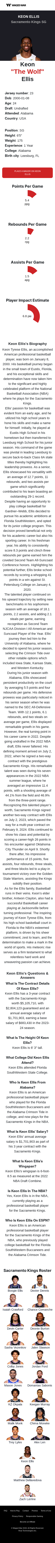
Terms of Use (46, 1511)
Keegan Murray (40, 1404)
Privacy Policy (17, 1516)
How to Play (15, 1511)
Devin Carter (15, 1328)
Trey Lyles (15, 1442)
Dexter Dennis (40, 1290)
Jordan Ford (40, 1366)
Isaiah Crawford (13, 1309)
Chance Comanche (40, 1309)
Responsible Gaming (34, 1516)
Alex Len (39, 1442)
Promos (35, 1511)
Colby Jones (15, 1366)
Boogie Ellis (15, 1290)
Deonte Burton (39, 1328)
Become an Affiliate (27, 1522)
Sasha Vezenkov (15, 1347)
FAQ (5, 1511)
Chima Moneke (40, 1423)
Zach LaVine (27, 1499)
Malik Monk (15, 1423)
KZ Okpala (15, 1404)
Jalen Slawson (40, 1347)
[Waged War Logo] (16, 5)
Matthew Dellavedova (28, 1480)
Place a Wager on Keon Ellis (27, 172)
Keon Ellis (27, 1461)
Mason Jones (13, 1385)
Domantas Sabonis (39, 1385)
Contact (26, 1511)
